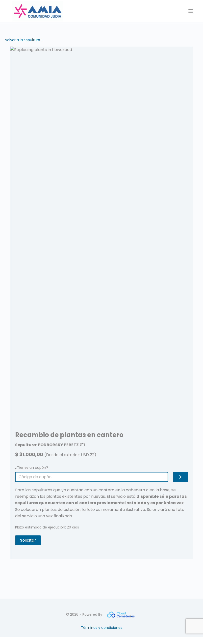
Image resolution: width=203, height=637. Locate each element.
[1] (180, 477)
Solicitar (28, 540)
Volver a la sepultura (22, 39)
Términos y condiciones (101, 627)
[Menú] (190, 11)
